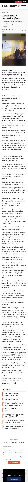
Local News (5, 12)
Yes (5, 459)
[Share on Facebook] (22, 30)
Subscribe (18, 1)
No (10, 459)
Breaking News (19, 452)
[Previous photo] (3, 50)
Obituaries (7, 454)
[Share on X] (25, 30)
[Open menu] (2, 1)
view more (13, 432)
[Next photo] (24, 50)
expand (23, 35)
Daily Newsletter (8, 452)
